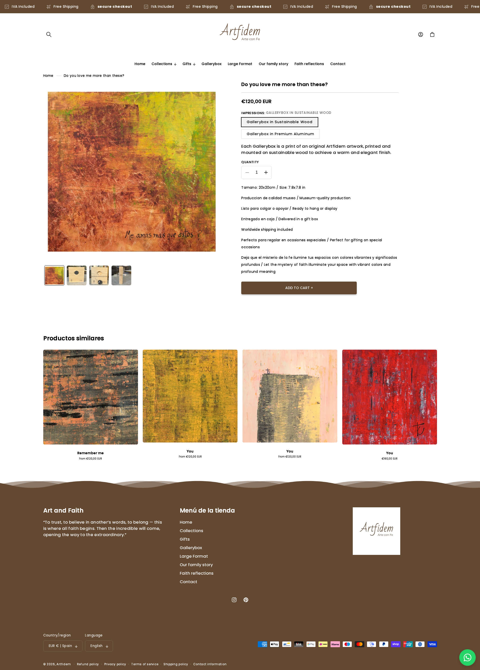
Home (48, 75)
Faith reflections (197, 573)
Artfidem (63, 664)
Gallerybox (191, 548)
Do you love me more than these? (94, 75)
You (190, 451)
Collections (191, 531)
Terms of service (144, 664)
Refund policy (88, 664)
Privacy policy (115, 664)
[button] (49, 34)
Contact (188, 582)
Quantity (250, 162)
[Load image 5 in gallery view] (121, 275)
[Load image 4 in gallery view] (99, 275)
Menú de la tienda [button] (207, 510)
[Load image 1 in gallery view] (54, 275)
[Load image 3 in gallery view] (76, 275)
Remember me (90, 453)
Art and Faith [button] (63, 510)
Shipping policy (176, 664)
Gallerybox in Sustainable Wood (279, 122)
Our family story (196, 565)
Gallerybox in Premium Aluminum (280, 133)
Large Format (194, 556)
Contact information (209, 664)
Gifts (185, 539)
